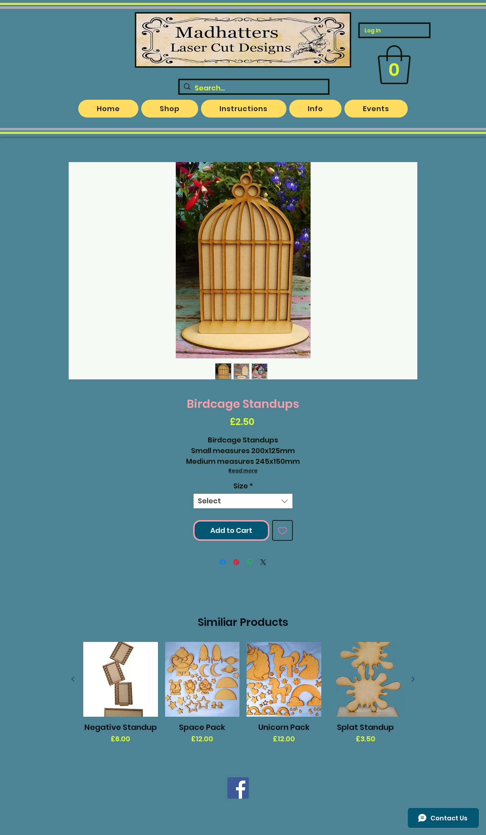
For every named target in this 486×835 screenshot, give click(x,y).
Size (243, 486)
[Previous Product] (73, 679)
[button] (394, 64)
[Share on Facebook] (222, 562)
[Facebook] (238, 788)
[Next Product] (413, 679)
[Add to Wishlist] (282, 530)
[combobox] (243, 501)
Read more (243, 470)
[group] (243, 698)
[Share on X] (263, 562)
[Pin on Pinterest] (236, 562)
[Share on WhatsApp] (249, 562)
